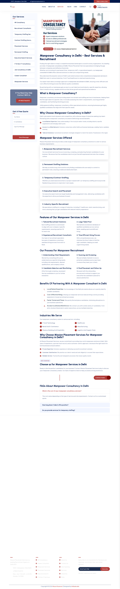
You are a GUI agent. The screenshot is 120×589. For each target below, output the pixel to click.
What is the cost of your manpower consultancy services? (61, 391)
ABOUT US (51, 6)
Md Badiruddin (75, 586)
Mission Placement (58, 586)
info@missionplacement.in (37, 1)
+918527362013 (102, 7)
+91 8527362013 (24, 100)
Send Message (24, 137)
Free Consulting (102, 1)
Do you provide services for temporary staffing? (58, 410)
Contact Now (100, 377)
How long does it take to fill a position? (55, 405)
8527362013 (48, 379)
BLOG (69, 6)
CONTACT (83, 6)
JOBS (75, 6)
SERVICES (60, 6)
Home (44, 6)
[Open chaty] (5, 584)
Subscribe (105, 569)
